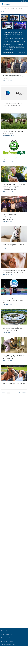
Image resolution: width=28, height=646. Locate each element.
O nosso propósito (5, 637)
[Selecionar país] (25, 1)
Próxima (24, 392)
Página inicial (6, 8)
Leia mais (21, 52)
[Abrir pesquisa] (22, 1)
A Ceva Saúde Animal (6, 634)
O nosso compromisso (7, 641)
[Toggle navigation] (25, 4)
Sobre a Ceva (5, 631)
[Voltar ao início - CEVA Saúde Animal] (6, 4)
